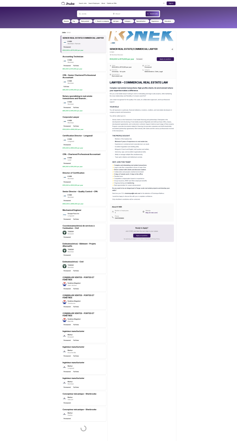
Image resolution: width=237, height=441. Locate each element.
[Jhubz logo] (68, 3)
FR (164, 3)
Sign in (171, 3)
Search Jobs (83, 3)
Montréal (114, 55)
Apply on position (165, 59)
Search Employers (94, 3)
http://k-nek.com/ (152, 213)
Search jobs (154, 14)
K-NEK (112, 52)
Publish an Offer (112, 3)
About (103, 3)
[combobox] (128, 13)
